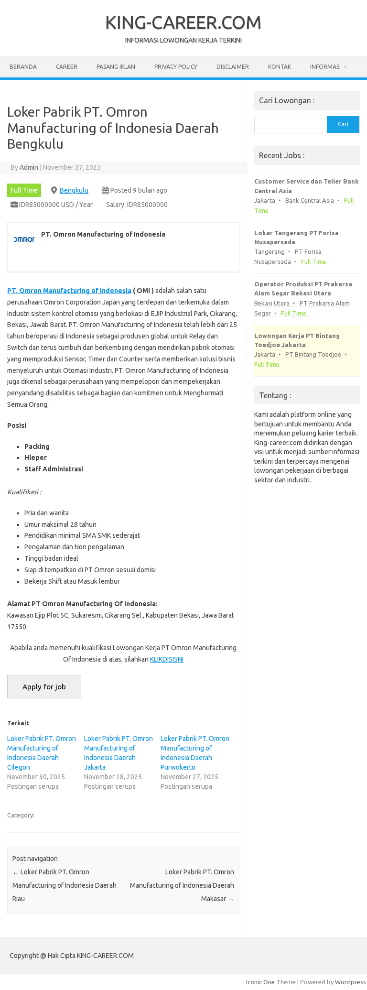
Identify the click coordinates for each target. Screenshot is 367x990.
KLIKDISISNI (167, 659)
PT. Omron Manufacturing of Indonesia (69, 290)
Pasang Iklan (116, 67)
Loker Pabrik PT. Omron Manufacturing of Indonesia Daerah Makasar (182, 885)
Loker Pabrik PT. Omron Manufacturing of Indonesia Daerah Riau (64, 885)
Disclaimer (232, 67)
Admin (29, 167)
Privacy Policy (175, 67)
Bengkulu (74, 190)
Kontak (279, 67)
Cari (343, 124)
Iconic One (260, 982)
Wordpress (350, 982)
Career (66, 67)
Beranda (23, 67)
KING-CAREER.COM (183, 22)
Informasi (325, 67)
